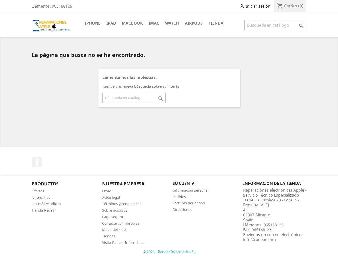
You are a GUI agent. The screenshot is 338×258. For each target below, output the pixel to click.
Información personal (191, 190)
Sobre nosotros (114, 210)
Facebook (37, 162)
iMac (154, 23)
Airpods (194, 23)
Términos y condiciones (121, 203)
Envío (106, 191)
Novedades (41, 197)
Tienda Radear (44, 210)
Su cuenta (183, 183)
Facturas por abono (189, 203)
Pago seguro (112, 216)
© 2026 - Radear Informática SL (169, 251)
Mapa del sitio (114, 229)
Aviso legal (111, 197)
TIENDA (216, 23)
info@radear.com (259, 239)
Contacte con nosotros (120, 223)
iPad (111, 23)
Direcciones (182, 209)
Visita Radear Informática (123, 242)
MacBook (132, 23)
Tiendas (108, 236)
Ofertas (38, 191)
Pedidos (179, 196)
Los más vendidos (46, 203)
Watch (172, 23)
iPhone (92, 23)
